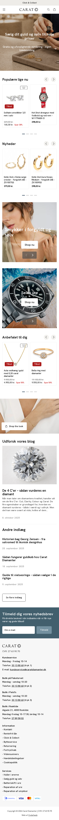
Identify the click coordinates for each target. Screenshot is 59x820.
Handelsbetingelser (14, 758)
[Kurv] (55, 9)
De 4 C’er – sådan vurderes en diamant (24, 492)
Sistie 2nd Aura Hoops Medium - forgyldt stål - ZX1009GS (43, 180)
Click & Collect (11, 737)
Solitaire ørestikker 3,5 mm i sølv (14, 114)
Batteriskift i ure (12, 782)
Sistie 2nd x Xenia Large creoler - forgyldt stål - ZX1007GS (15, 180)
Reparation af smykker (16, 791)
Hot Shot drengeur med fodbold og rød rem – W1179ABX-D (43, 115)
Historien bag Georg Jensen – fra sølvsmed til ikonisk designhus (23, 540)
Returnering (10, 746)
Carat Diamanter (30, 811)
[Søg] (48, 9)
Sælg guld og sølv (13, 778)
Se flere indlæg (14, 597)
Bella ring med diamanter (38, 372)
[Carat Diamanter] (28, 9)
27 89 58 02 (18, 718)
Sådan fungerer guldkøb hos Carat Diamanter (24, 558)
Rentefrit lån (10, 733)
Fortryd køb (10, 750)
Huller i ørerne (11, 774)
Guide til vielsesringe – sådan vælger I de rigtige (29, 576)
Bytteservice (10, 741)
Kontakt (8, 729)
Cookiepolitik (10, 762)
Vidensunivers (11, 754)
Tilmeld (44, 629)
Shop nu (29, 244)
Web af (30, 815)
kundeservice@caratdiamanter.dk (28, 669)
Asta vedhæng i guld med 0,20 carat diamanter (13, 373)
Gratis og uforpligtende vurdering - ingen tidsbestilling (27, 48)
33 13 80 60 (18, 665)
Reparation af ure (13, 787)
